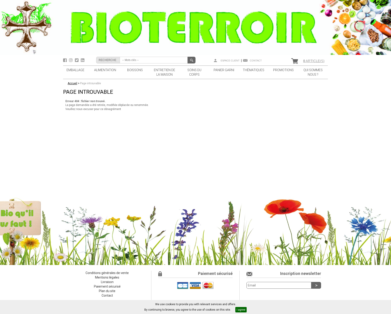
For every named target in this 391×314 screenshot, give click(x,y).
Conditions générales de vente (107, 273)
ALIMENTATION (105, 70)
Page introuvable (90, 83)
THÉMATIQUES (253, 70)
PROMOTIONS (283, 70)
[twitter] (77, 60)
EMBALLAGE (75, 70)
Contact (256, 60)
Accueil (72, 83)
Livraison (107, 282)
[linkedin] (82, 60)
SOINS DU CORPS (194, 72)
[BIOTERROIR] (195, 27)
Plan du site (107, 291)
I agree (241, 309)
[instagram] (71, 60)
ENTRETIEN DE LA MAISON (164, 72)
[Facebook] (65, 60)
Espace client (230, 60)
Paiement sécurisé (107, 286)
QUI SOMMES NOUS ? (313, 72)
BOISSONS (135, 70)
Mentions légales (107, 277)
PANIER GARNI (224, 70)
